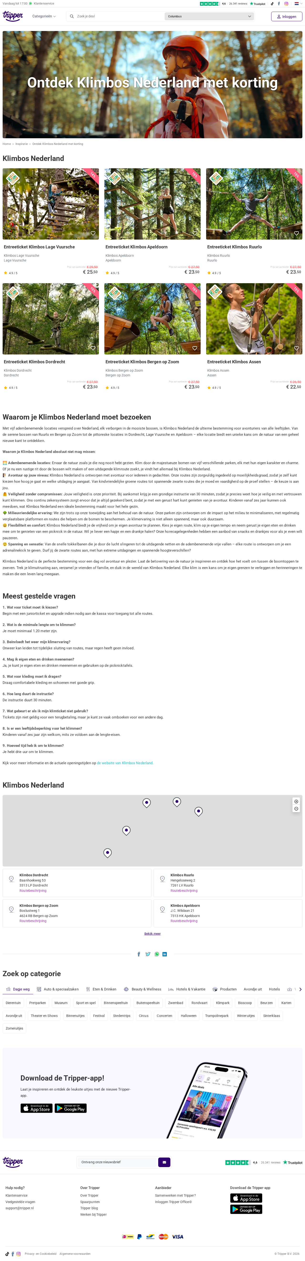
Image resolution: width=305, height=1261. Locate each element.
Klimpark (222, 1003)
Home (6, 144)
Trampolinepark (217, 1016)
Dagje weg (21, 989)
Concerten (164, 1016)
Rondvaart (200, 1003)
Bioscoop (245, 1003)
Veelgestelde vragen (20, 1202)
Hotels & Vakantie (191, 989)
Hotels (274, 989)
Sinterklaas (271, 1016)
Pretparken (37, 1003)
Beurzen (266, 1003)
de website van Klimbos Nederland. (125, 763)
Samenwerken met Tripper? (175, 1195)
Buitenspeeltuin (148, 1003)
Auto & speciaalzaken (61, 989)
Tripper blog (89, 1208)
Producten (228, 989)
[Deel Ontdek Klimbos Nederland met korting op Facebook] (139, 954)
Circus (143, 1016)
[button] (93, 234)
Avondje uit (253, 989)
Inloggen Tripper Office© (173, 1202)
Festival (99, 1016)
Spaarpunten (90, 1202)
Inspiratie (21, 144)
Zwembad (175, 1003)
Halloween (189, 1016)
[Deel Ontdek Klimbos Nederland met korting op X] (148, 954)
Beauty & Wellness (147, 989)
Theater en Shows (44, 1016)
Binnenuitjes (75, 1016)
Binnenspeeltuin (116, 1003)
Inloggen (288, 17)
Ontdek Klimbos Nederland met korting (57, 144)
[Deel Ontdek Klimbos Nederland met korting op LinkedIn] (165, 954)
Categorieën (42, 16)
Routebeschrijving (33, 890)
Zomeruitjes (14, 1028)
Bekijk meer (152, 933)
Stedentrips (121, 1016)
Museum (61, 1003)
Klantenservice (16, 1195)
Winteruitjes (246, 1016)
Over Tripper (89, 1195)
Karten (286, 1003)
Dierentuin (13, 1003)
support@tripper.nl (19, 1208)
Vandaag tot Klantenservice (28, 3)
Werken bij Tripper (93, 1214)
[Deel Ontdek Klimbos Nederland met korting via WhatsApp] (157, 954)
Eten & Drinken (104, 989)
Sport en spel (85, 1003)
